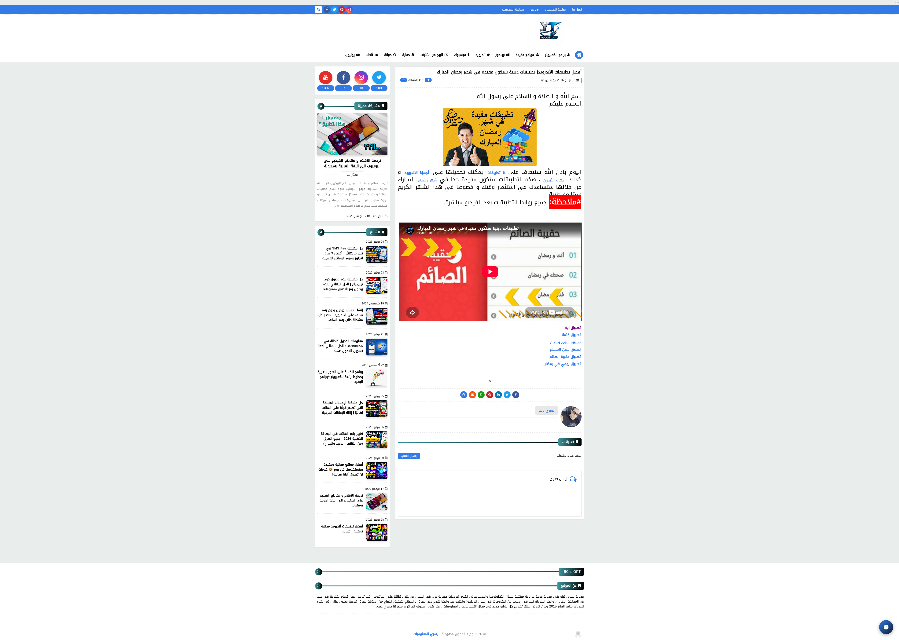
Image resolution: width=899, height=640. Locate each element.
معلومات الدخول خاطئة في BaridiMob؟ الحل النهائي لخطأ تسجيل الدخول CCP (340, 346)
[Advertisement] (400, 29)
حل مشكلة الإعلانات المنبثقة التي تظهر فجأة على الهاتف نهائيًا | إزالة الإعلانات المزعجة (342, 408)
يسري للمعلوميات (425, 634)
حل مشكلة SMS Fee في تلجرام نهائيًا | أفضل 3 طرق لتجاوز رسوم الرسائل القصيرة (342, 253)
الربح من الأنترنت (431, 55)
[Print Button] (463, 394)
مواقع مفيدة (525, 55)
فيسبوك (460, 55)
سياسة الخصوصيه (513, 9)
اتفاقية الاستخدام (555, 9)
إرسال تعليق (408, 455)
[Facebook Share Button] (515, 394)
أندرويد (480, 55)
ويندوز (500, 55)
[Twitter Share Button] (507, 394)
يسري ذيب (378, 216)
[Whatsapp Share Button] (481, 394)
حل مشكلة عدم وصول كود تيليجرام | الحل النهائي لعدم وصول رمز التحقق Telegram (342, 284)
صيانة (388, 55)
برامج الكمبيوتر (555, 55)
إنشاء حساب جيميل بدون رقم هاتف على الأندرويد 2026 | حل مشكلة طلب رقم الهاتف (340, 315)
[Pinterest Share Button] (498, 394)
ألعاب (369, 55)
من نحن (534, 9)
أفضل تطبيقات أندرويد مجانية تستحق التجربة (342, 528)
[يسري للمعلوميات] (549, 31)
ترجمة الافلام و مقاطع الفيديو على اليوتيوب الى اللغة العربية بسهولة (352, 163)
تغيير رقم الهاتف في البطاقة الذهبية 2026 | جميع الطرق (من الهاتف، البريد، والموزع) (342, 439)
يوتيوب (350, 55)
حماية (406, 55)
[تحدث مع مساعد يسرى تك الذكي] (886, 627)
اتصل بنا (577, 9)
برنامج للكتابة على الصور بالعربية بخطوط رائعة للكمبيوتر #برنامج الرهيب (340, 377)
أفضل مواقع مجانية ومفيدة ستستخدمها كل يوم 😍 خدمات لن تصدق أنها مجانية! (340, 469)
